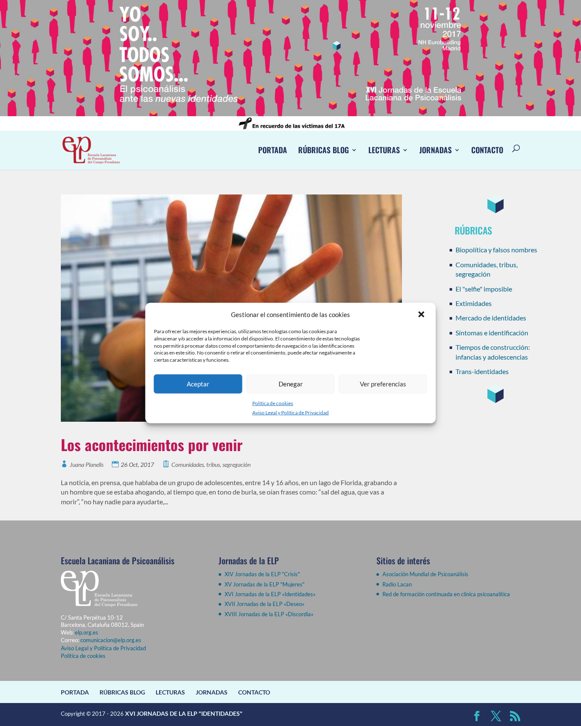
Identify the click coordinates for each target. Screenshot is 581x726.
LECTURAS (384, 150)
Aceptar (198, 384)
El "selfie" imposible (484, 289)
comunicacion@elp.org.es (110, 640)
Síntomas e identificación (492, 333)
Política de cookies (272, 403)
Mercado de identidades (491, 318)
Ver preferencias (383, 384)
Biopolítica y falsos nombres (496, 250)
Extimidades (474, 303)
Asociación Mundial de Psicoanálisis (425, 574)
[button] (422, 314)
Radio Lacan (397, 584)
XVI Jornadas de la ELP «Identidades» (270, 594)
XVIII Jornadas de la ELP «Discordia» (269, 614)
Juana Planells (86, 464)
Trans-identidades (482, 371)
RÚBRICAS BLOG (323, 150)
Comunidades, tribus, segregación (211, 464)
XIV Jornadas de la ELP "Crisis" (262, 574)
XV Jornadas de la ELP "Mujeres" (265, 584)
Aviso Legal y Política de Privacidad (290, 412)
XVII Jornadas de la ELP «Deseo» (265, 603)
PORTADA (272, 150)
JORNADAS (435, 150)
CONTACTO (487, 150)
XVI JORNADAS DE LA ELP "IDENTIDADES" (183, 713)
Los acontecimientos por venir (151, 444)
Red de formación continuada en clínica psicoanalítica (446, 594)
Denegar (291, 384)
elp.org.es (86, 632)
